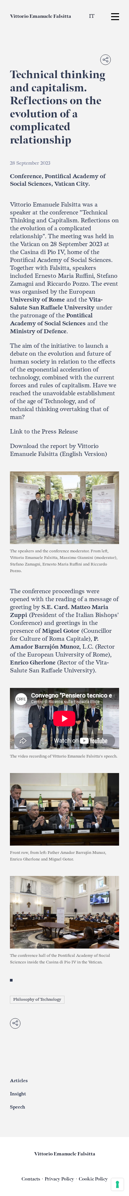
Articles (19, 1080)
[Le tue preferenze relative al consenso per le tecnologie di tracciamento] (117, 1184)
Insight (18, 1094)
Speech (17, 1107)
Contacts (31, 1179)
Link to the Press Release (44, 431)
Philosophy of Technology (37, 999)
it (92, 16)
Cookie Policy (93, 1179)
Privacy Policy (59, 1179)
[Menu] (115, 16)
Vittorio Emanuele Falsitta (40, 16)
